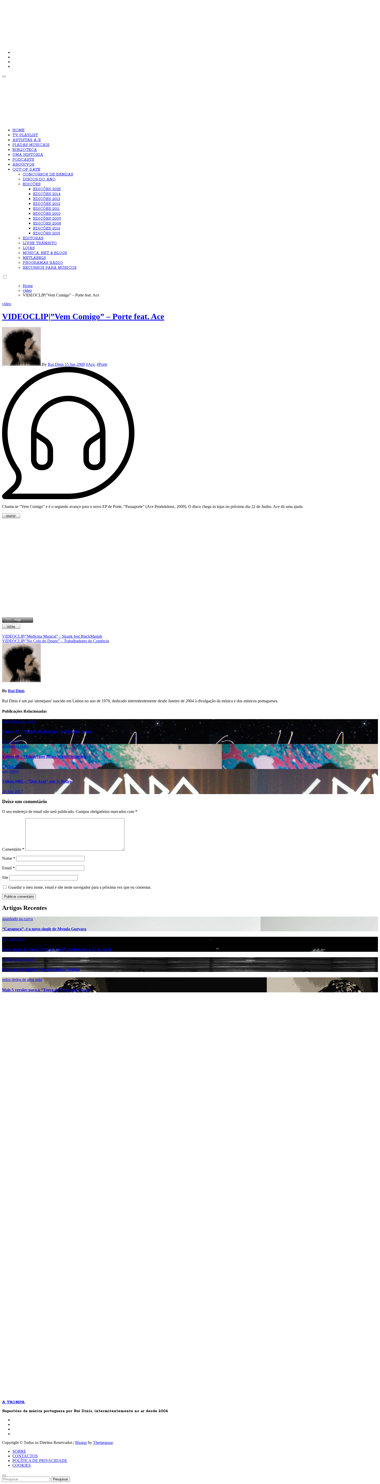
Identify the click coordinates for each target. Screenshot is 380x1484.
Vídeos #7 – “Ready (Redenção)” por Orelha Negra (47, 731)
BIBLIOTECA (24, 150)
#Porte (102, 364)
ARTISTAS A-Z (26, 140)
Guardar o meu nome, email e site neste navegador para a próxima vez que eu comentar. (79, 887)
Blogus (81, 1442)
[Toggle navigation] (4, 76)
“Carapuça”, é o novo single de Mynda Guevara (44, 929)
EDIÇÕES (32, 184)
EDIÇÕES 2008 (47, 223)
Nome (8, 858)
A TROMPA (75, 20)
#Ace (90, 364)
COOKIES (21, 1465)
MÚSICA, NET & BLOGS (45, 253)
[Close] (4, 1475)
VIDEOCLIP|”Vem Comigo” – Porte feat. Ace (83, 316)
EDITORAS (33, 238)
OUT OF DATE (26, 169)
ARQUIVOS (23, 164)
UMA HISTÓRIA (27, 155)
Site (5, 877)
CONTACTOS (25, 1456)
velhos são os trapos (18, 959)
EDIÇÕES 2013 (46, 199)
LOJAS (29, 248)
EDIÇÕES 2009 (47, 218)
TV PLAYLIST (25, 135)
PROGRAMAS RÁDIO (43, 263)
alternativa (11, 746)
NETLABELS (34, 258)
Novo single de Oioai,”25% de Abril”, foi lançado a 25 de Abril (56, 949)
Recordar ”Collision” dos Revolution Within (41, 969)
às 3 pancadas (13, 939)
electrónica (11, 721)
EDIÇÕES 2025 (47, 189)
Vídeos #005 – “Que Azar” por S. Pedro (37, 781)
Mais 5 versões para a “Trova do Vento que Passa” (46, 990)
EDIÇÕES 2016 (46, 228)
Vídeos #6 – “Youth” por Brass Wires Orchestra (44, 756)
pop (5, 771)
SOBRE (19, 1451)
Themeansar (103, 1442)
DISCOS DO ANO (39, 179)
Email (8, 868)
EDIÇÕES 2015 (46, 233)
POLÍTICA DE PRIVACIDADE (39, 1460)
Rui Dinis (56, 364)
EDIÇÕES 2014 (46, 194)
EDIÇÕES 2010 (46, 213)
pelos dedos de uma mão (22, 979)
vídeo (6, 304)
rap (24, 721)
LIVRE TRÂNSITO (40, 243)
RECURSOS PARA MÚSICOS (50, 267)
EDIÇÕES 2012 (46, 204)
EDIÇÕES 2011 (46, 209)
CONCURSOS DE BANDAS (48, 174)
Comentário (13, 849)
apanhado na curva (17, 919)
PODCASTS (23, 159)
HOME (18, 130)
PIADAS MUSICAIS (30, 145)
